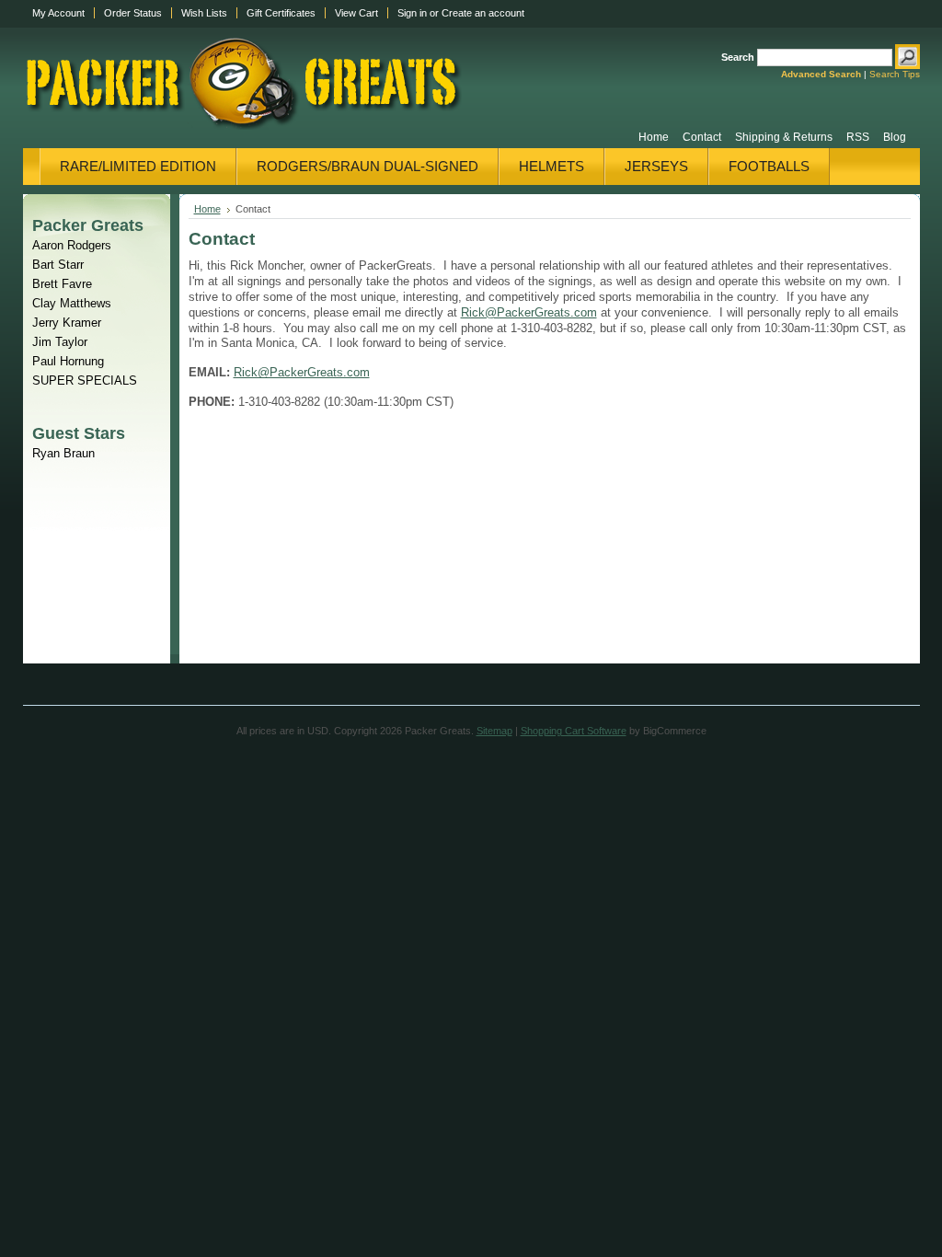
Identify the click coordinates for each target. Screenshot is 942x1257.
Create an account (483, 12)
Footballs (769, 166)
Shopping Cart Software (573, 730)
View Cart (356, 12)
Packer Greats (88, 225)
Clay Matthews (71, 303)
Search (737, 57)
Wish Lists (204, 12)
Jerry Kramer (66, 322)
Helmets (551, 166)
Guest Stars (78, 433)
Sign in (412, 12)
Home (207, 208)
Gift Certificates (281, 12)
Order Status (133, 12)
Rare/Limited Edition (138, 166)
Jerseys (656, 166)
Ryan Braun (63, 453)
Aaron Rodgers (71, 245)
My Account (58, 12)
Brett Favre (62, 284)
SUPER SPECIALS (84, 380)
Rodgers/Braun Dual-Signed (367, 166)
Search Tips (894, 74)
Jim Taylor (59, 342)
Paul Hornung (68, 361)
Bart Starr (58, 264)
